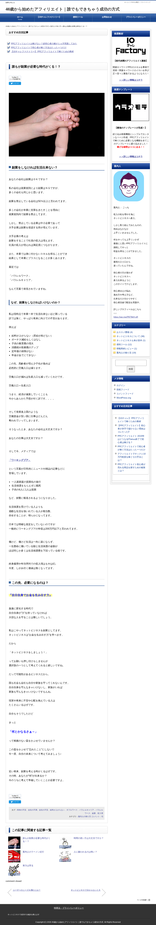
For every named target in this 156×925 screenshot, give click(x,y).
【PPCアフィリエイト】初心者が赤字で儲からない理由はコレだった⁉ (131, 428)
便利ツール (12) (124, 344)
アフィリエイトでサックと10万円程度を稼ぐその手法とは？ (132, 457)
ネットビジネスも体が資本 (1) (131, 340)
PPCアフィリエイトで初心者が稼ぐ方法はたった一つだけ (38, 47)
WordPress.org (124, 398)
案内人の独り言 (55, 26)
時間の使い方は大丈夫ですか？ (89, 838)
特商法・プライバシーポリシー (69, 908)
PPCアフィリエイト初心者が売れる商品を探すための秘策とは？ (131, 467)
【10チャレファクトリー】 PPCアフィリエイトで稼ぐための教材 (49, 19)
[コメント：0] (97, 816)
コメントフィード (125, 393)
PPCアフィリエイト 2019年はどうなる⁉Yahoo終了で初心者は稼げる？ (131, 439)
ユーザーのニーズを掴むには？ (27, 890)
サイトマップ (145, 2)
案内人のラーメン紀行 (33, 852)
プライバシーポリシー (136, 17)
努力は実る (28, 865)
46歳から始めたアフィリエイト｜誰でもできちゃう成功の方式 (63, 9)
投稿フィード (123, 389)
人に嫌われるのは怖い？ (85, 852)
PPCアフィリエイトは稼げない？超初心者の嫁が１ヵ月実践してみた (44, 43)
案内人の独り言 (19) (126, 352)
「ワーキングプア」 (20, 460)
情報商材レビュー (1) (127, 348)
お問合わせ (107, 17)
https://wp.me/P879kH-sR (125, 317)
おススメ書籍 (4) (125, 332)
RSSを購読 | (136, 2)
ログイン (121, 385)
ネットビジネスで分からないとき (86, 890)
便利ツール (78, 17)
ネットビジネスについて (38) (131, 336)
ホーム (126, 2)
